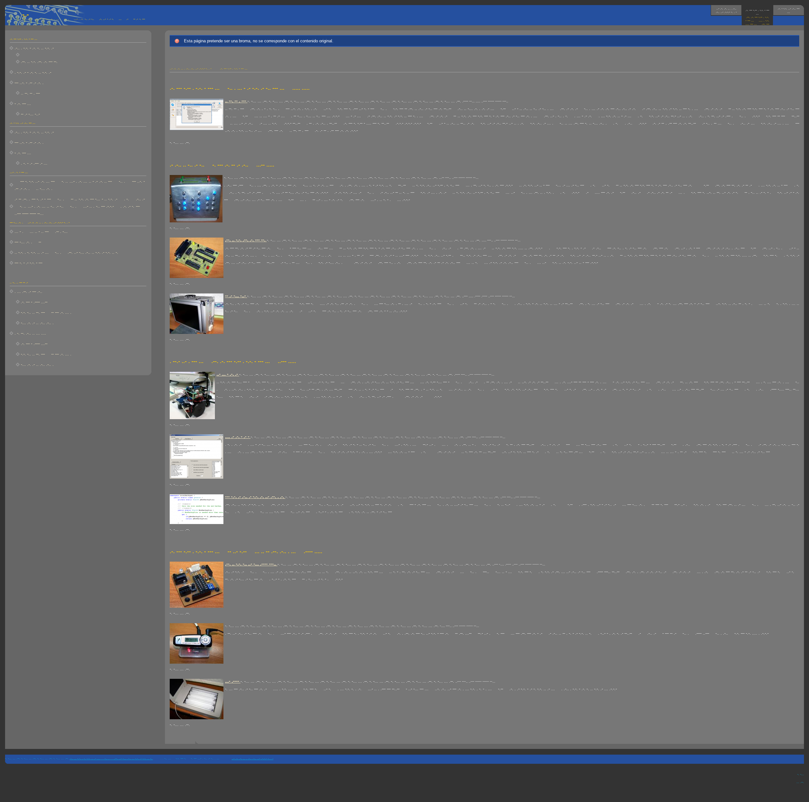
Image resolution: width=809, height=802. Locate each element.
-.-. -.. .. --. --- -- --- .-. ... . (46, 312)
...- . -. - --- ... (19, 172)
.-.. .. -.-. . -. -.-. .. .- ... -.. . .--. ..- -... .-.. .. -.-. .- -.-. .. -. (111, 758)
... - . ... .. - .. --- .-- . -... (41, 231)
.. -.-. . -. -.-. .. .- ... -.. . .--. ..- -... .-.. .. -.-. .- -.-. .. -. (66, 252)
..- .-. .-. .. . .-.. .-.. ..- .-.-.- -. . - (726, 10)
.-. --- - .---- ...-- (34, 301)
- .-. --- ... (23, 103)
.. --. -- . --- (30, 93)
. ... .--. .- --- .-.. (28, 291)
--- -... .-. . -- (28, 241)
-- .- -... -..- (30, 114)
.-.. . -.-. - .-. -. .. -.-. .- (34, 47)
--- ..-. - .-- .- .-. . (29, 82)
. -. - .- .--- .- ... (36, 163)
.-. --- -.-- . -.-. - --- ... (757, 18)
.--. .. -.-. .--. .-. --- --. (39, 61)
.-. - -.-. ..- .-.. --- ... (789, 10)
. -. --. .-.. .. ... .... (30, 333)
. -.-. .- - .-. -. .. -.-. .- (33, 72)
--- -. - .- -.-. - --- (28, 262)
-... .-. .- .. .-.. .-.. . (37, 322)
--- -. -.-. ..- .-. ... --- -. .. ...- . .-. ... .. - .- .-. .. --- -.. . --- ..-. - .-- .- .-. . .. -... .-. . (80, 185)
